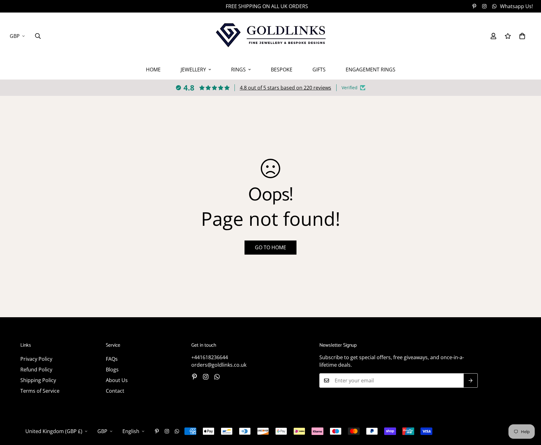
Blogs (112, 369)
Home (153, 69)
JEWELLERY (193, 69)
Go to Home (270, 247)
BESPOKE (281, 69)
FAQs (112, 358)
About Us (117, 380)
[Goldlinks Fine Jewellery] (270, 36)
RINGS (238, 69)
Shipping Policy (38, 380)
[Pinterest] (474, 6)
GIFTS (319, 69)
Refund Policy (36, 369)
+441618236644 (209, 357)
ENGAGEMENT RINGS (370, 69)
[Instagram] (484, 6)
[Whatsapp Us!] (217, 377)
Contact (115, 390)
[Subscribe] (471, 380)
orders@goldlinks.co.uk (218, 364)
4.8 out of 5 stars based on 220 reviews (285, 87)
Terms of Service (39, 390)
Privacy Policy (36, 358)
